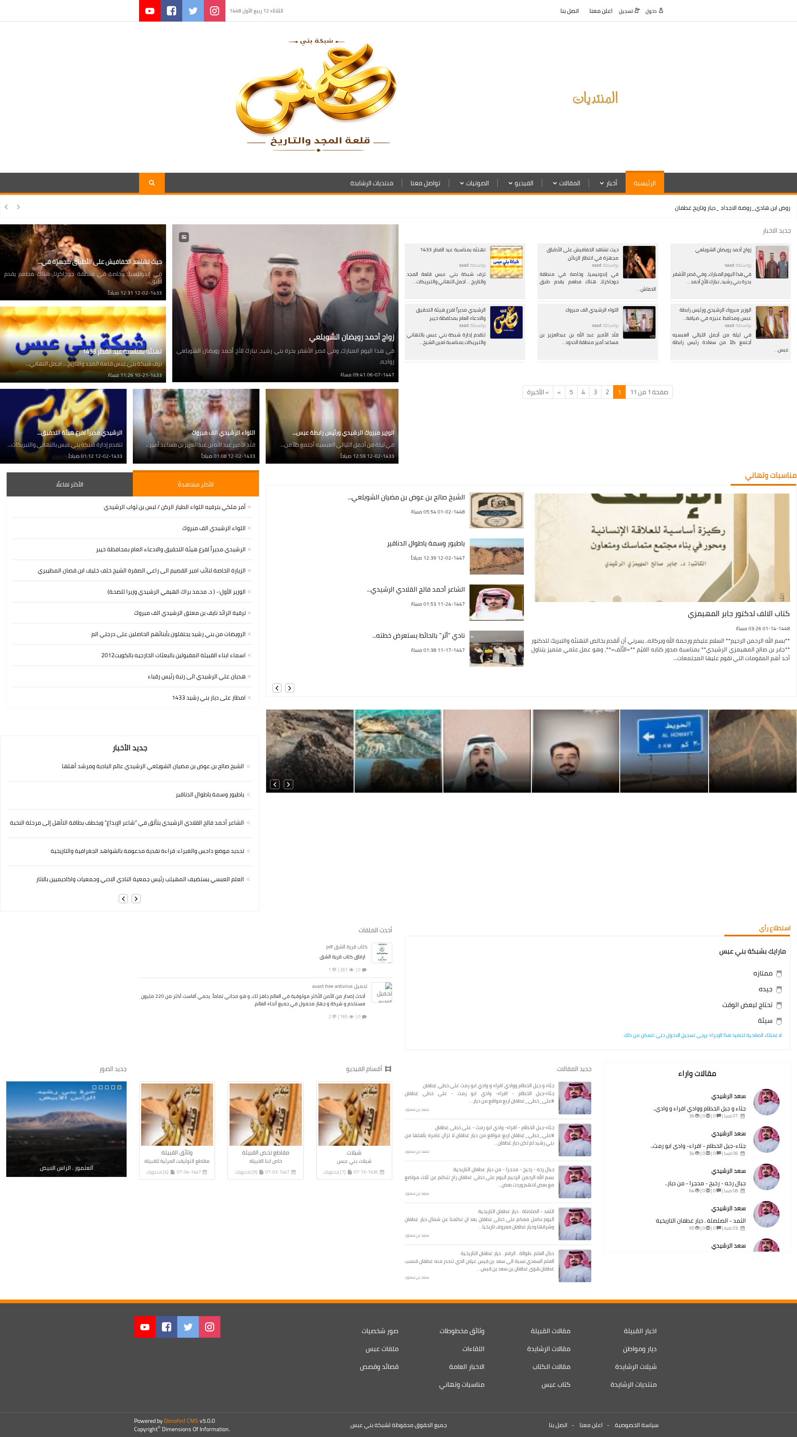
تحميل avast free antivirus (339, 986)
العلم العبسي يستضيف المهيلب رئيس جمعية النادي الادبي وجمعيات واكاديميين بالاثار (140, 879)
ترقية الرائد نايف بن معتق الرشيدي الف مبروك (190, 613)
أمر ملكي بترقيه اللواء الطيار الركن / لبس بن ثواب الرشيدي (175, 507)
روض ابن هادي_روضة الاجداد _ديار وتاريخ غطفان (732, 207)
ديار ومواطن (640, 1348)
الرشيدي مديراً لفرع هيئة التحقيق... (79, 432)
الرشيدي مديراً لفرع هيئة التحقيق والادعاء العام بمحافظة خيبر (451, 314)
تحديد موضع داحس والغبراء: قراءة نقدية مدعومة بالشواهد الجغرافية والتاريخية (147, 851)
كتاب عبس (556, 1384)
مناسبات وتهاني (461, 1384)
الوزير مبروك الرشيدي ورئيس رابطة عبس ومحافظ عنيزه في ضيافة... (715, 314)
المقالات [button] (569, 183)
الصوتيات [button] (477, 183)
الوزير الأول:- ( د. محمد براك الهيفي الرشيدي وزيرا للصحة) (177, 591)
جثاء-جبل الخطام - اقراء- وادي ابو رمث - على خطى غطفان (494, 1127)
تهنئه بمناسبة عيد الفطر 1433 (453, 249)
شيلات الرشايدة (636, 1366)
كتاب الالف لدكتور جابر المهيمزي (739, 613)
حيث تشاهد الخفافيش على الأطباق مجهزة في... (100, 261)
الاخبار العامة (466, 1366)
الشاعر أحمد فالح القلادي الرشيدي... (416, 589)
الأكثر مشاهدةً (196, 484)
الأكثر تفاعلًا (69, 484)
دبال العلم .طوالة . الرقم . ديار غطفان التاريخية (507, 1253)
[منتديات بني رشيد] (598, 96)
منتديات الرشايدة (372, 183)
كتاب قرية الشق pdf (346, 946)
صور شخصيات (380, 1330)
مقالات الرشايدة (548, 1348)
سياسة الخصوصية (637, 1425)
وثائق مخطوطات (462, 1330)
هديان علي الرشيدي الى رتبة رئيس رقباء (197, 676)
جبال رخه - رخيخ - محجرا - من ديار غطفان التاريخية (503, 1169)
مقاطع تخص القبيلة (265, 1152)
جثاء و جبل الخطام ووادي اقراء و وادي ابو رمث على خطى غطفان (488, 1085)
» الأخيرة (538, 392)
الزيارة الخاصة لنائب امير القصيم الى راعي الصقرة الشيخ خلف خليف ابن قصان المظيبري (142, 570)
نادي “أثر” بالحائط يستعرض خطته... (418, 635)
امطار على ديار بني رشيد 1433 (209, 697)
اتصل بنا (569, 10)
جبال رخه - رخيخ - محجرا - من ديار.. (705, 1183)
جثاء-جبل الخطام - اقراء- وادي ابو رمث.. (698, 1145)
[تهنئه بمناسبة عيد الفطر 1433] (506, 261)
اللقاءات (473, 1348)
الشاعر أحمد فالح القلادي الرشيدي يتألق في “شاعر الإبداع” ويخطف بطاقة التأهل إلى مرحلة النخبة (127, 822)
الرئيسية (645, 183)
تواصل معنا (425, 183)
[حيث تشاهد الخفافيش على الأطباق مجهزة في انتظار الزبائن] (639, 261)
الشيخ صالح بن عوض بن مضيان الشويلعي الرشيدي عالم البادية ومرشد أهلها (153, 766)
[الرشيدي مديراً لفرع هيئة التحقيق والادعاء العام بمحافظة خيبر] (506, 322)
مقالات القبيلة (550, 1330)
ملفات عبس (382, 1348)
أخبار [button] (611, 183)
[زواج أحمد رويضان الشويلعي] (772, 261)
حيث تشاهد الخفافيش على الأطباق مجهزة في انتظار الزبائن (583, 254)
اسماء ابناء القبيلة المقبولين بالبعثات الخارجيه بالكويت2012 (173, 655)
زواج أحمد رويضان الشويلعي (723, 249)
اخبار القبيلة (640, 1330)
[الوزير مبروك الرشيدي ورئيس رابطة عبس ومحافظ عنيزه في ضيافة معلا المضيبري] (772, 322)
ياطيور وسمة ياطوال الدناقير (426, 543)
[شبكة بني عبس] (315, 96)
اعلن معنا (601, 10)
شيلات (354, 1152)
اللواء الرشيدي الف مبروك (592, 309)
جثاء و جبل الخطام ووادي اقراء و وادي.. (699, 1108)
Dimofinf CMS (181, 1420)
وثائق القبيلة (177, 1152)
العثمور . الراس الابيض (66, 1167)
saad (729, 265)
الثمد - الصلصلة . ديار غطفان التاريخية (701, 1220)
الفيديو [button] (524, 183)
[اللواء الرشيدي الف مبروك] (639, 322)
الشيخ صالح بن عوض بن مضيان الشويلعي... (406, 497)
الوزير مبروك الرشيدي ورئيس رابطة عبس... (343, 432)
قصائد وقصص (379, 1366)
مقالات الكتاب (551, 1366)
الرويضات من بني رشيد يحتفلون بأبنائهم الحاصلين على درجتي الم (168, 634)
